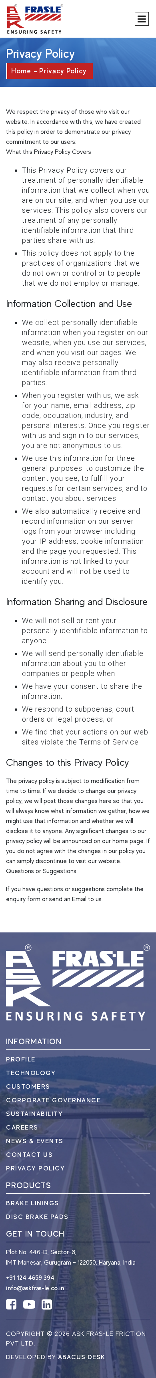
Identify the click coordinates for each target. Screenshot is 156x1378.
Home (21, 71)
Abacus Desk (81, 1357)
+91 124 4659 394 (30, 1277)
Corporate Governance (53, 1100)
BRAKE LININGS (32, 1203)
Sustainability (34, 1114)
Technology (31, 1073)
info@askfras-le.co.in (35, 1288)
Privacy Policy (35, 1168)
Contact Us (29, 1154)
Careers (22, 1127)
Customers (28, 1086)
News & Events (35, 1141)
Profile (21, 1059)
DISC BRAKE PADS (37, 1217)
